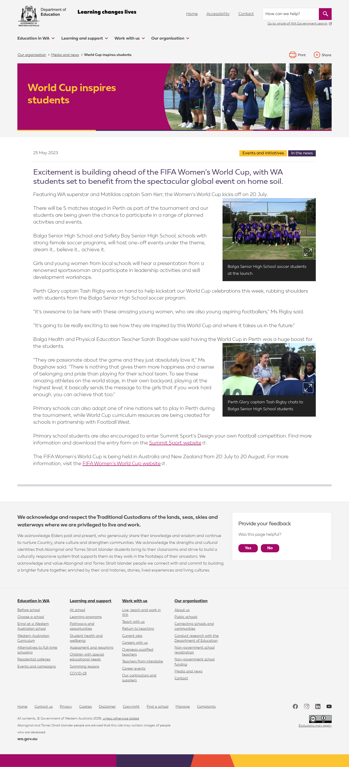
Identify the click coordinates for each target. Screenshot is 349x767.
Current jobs (132, 636)
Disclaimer (107, 706)
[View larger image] (308, 252)
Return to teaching (138, 629)
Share (326, 55)
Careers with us (135, 643)
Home (192, 14)
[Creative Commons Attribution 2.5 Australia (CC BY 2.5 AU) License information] (320, 719)
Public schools (186, 617)
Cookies (85, 706)
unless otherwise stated (121, 718)
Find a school (157, 706)
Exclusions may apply (315, 725)
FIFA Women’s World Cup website (122, 463)
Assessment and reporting (91, 647)
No (270, 548)
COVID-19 (78, 673)
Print (302, 55)
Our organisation (168, 39)
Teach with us (133, 622)
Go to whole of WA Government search (297, 23)
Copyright (131, 706)
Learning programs (86, 617)
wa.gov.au (27, 739)
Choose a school (30, 617)
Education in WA (34, 39)
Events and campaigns (36, 666)
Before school (28, 610)
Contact (246, 14)
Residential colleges (33, 659)
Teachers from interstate (142, 661)
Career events (133, 668)
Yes (248, 548)
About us (182, 610)
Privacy (66, 706)
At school (77, 610)
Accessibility (218, 14)
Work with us (127, 39)
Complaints (206, 706)
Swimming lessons (84, 666)
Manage (183, 706)
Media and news (188, 671)
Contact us (43, 706)
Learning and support (82, 39)
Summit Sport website (175, 442)
